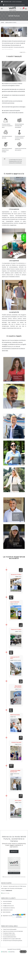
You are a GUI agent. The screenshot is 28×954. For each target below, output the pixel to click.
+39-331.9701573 (15, 872)
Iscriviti (14, 851)
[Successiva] (19, 585)
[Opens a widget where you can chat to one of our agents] (23, 951)
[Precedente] (12, 585)
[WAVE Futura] (12, 9)
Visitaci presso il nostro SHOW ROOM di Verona (14, 876)
